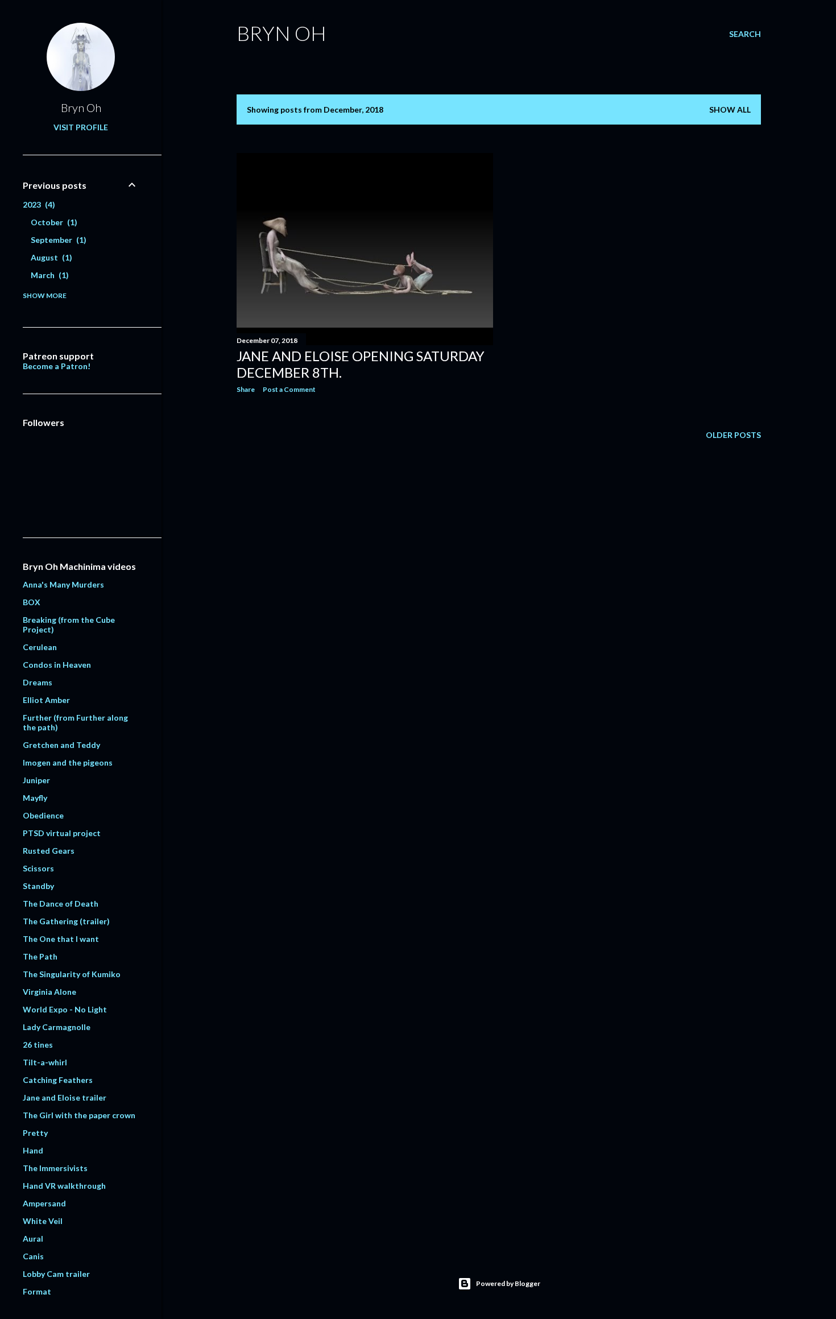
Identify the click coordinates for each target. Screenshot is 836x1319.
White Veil (43, 1221)
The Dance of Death (60, 903)
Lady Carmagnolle (56, 1027)
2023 (37, 204)
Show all (730, 109)
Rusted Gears (49, 850)
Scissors (38, 868)
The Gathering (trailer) (66, 921)
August (50, 257)
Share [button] (246, 389)
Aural (33, 1238)
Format (37, 1291)
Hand (33, 1150)
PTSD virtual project (62, 833)
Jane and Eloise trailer (64, 1097)
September (57, 240)
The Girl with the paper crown (79, 1115)
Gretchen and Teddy (61, 745)
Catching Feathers (58, 1080)
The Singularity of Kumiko (72, 974)
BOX (31, 602)
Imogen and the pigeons (68, 762)
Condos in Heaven (57, 664)
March (48, 275)
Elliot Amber (46, 700)
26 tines (38, 1044)
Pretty (35, 1133)
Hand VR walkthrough (64, 1185)
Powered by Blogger (508, 1283)
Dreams (37, 682)
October (53, 222)
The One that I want (61, 939)
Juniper (36, 780)
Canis (33, 1256)
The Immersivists (55, 1168)
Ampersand (44, 1203)
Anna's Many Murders (63, 584)
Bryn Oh (281, 33)
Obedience (43, 815)
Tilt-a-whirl (45, 1062)
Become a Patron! (56, 366)
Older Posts (733, 435)
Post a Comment (289, 389)
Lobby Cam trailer (56, 1274)
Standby (38, 886)
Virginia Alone (49, 992)
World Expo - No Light (65, 1009)
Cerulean (40, 647)
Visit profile (80, 127)
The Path (40, 956)
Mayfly (35, 798)
